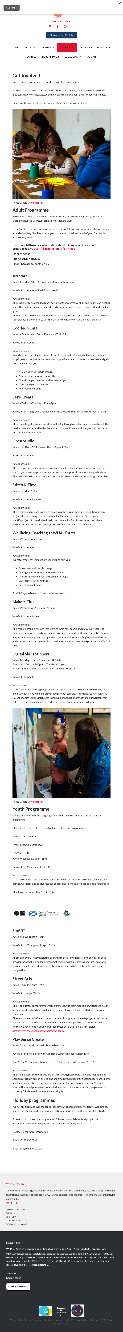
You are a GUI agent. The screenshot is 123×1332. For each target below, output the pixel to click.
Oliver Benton (35, 202)
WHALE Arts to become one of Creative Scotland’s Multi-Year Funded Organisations (56, 1248)
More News (12, 1273)
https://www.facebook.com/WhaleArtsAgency (38, 1030)
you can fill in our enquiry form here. (53, 248)
